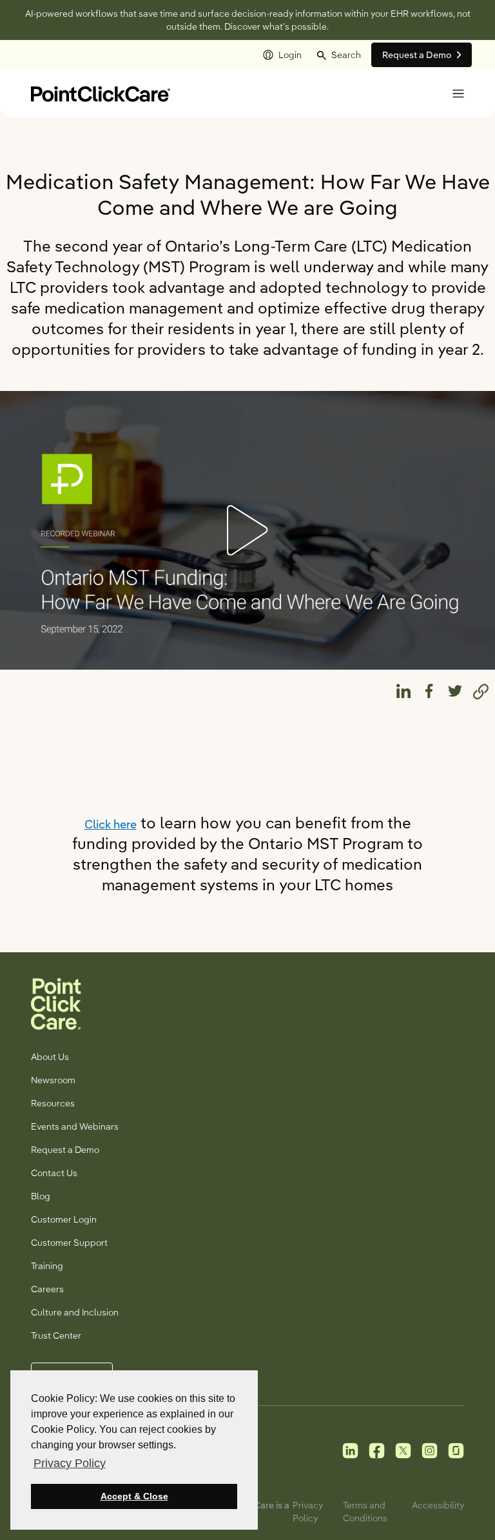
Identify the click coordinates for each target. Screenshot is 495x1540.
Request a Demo (65, 1149)
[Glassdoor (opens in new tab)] (456, 1449)
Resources (53, 1103)
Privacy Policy (308, 1511)
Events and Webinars (75, 1126)
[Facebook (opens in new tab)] (377, 1449)
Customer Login (64, 1219)
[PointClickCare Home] (100, 92)
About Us (50, 1057)
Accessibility (438, 1505)
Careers (47, 1289)
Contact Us (54, 1173)
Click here (110, 824)
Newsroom (53, 1080)
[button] (339, 55)
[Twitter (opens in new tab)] (403, 1449)
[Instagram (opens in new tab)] (430, 1449)
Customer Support (69, 1242)
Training (47, 1266)
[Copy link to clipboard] (481, 691)
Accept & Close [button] (134, 1496)
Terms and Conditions (365, 1511)
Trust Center (56, 1335)
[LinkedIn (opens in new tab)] (350, 1449)
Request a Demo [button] (417, 55)
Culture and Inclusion (75, 1312)
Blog (40, 1196)
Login (290, 55)
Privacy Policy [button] (70, 1463)
